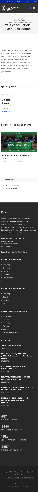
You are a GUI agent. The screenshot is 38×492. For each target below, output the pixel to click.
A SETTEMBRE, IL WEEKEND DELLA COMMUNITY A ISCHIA (13, 367)
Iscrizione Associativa (10, 332)
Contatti (6, 281)
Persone (6, 326)
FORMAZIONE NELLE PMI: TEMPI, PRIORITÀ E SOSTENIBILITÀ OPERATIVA (17, 388)
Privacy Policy (9, 477)
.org (35, 1)
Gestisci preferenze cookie (24, 477)
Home (15, 20)
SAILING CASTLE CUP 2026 (11, 345)
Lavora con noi (8, 278)
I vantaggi (6, 323)
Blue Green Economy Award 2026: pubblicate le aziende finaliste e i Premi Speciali (16, 356)
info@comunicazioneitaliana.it (20, 486)
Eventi (5, 271)
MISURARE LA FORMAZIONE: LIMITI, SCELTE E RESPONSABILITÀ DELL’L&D (17, 378)
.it (23, 1)
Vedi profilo (6, 111)
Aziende (22, 20)
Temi (4, 303)
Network (6, 300)
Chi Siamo (6, 268)
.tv (31, 1)
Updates (6, 274)
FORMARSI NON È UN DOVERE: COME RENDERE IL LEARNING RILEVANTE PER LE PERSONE (15, 400)
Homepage (7, 265)
